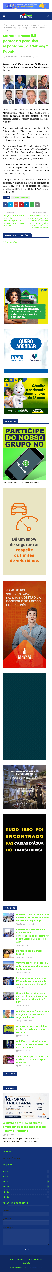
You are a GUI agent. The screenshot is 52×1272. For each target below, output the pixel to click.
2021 (26, 1171)
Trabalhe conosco (36, 1259)
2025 (26, 1192)
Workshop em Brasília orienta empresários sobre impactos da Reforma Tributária (24, 1127)
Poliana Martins (12, 57)
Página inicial (9, 25)
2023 (26, 1181)
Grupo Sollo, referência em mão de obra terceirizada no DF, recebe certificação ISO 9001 (31, 998)
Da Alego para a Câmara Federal (29, 952)
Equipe (20, 1259)
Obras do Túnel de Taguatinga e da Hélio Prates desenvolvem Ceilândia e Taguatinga (32, 917)
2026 (26, 1197)
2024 (26, 1186)
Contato (26, 1263)
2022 (26, 1176)
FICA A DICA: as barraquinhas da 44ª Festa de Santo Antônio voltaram (32, 1029)
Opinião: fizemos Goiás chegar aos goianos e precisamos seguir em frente (32, 1014)
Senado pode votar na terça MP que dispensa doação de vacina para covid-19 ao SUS (31, 981)
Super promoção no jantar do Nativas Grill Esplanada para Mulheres (32, 1059)
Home (10, 1259)
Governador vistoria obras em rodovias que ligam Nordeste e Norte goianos (32, 965)
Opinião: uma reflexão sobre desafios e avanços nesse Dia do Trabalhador (32, 1044)
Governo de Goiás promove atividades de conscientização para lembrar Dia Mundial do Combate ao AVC (32, 935)
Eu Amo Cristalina (24, 25)
